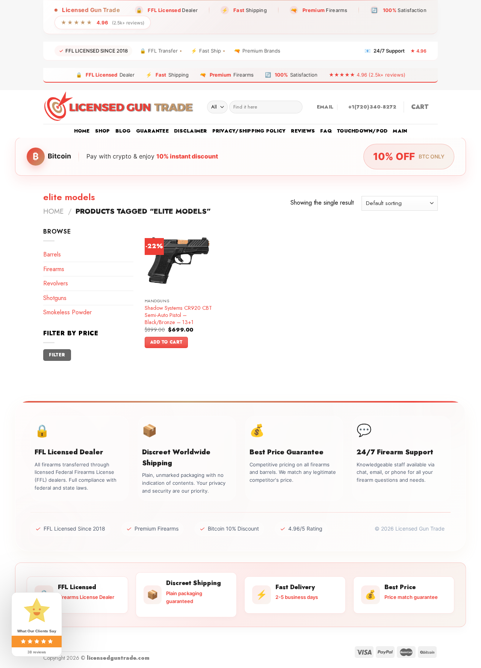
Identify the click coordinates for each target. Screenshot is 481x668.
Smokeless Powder (67, 312)
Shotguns (55, 298)
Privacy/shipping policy (249, 130)
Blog (123, 130)
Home (82, 130)
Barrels (52, 254)
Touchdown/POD (362, 130)
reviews (303, 130)
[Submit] (295, 107)
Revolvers (55, 283)
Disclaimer (190, 130)
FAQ (326, 130)
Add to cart (166, 342)
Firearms (53, 269)
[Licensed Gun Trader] (119, 107)
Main (400, 130)
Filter (57, 354)
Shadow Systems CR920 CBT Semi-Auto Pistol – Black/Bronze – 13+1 (178, 315)
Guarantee (152, 130)
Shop (102, 130)
